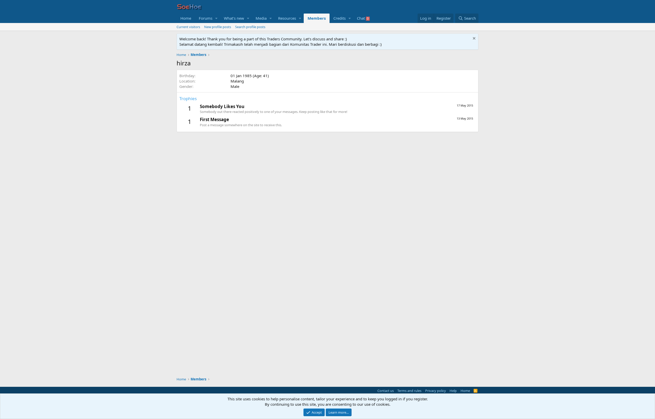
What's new (234, 18)
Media (261, 18)
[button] (216, 18)
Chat (363, 18)
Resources (287, 18)
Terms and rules (409, 390)
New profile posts (217, 27)
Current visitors (188, 27)
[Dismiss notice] (473, 39)
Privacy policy (435, 390)
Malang (237, 81)
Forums (205, 18)
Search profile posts (250, 27)
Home (185, 18)
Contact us (385, 390)
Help (453, 390)
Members (317, 18)
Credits (339, 18)
